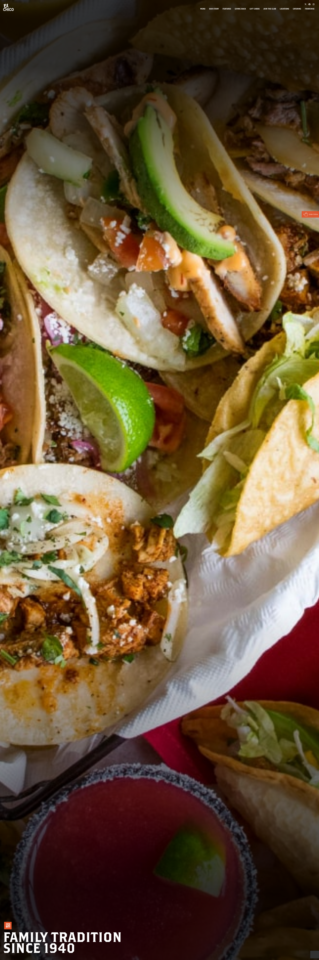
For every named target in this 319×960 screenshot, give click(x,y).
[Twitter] (305, 4)
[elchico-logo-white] (8, 7)
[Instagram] (313, 4)
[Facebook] (309, 4)
